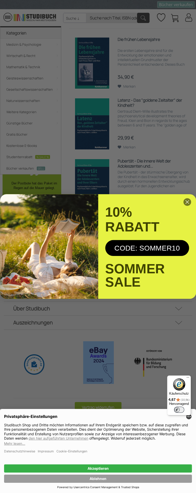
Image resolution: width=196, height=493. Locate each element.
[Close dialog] (187, 202)
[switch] (179, 410)
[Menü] (188, 378)
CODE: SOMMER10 (147, 248)
